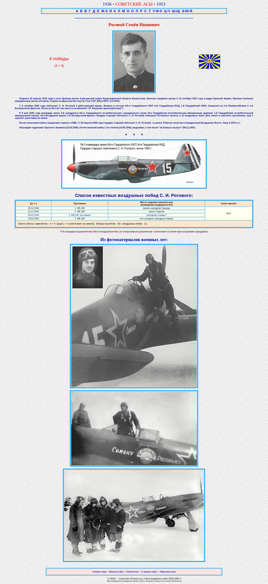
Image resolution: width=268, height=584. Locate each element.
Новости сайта (116, 571)
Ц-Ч (167, 11)
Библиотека (133, 571)
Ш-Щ (176, 11)
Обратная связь (168, 571)
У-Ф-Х (157, 11)
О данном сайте (149, 571)
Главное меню (99, 571)
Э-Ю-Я (187, 11)
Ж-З (104, 11)
